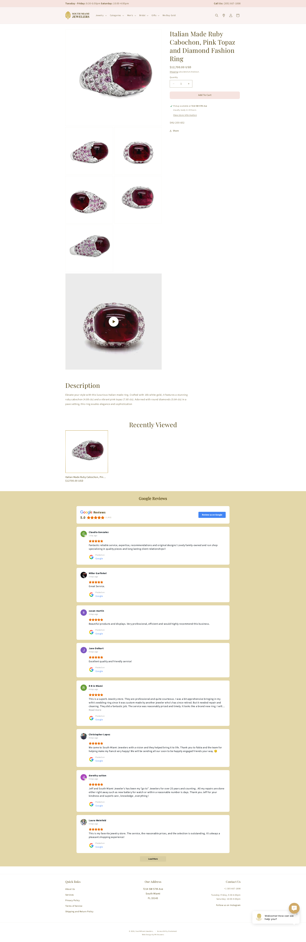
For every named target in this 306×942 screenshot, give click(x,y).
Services (69, 894)
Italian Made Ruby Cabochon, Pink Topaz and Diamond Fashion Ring (85, 477)
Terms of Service (73, 906)
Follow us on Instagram (228, 905)
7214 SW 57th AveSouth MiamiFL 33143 (153, 893)
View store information (185, 115)
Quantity (174, 77)
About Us (70, 889)
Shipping (174, 72)
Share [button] (176, 130)
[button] (101, 15)
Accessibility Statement (167, 931)
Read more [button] (95, 710)
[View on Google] (83, 534)
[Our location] (223, 15)
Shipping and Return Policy (79, 911)
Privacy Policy (72, 900)
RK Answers (159, 934)
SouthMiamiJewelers (144, 931)
